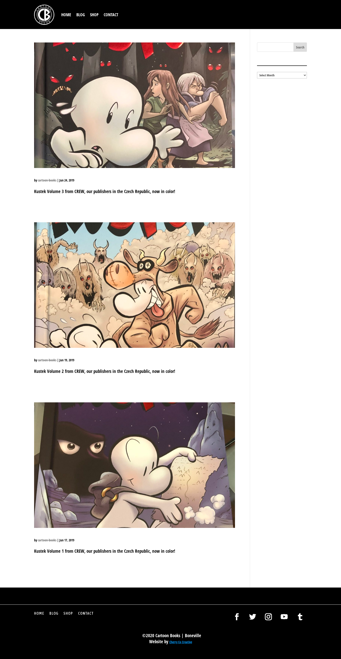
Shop (94, 14)
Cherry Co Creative (180, 642)
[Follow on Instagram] (268, 617)
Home (66, 14)
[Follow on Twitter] (253, 617)
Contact (111, 14)
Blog (80, 14)
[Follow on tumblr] (300, 617)
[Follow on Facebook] (237, 617)
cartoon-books (47, 180)
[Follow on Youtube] (284, 617)
